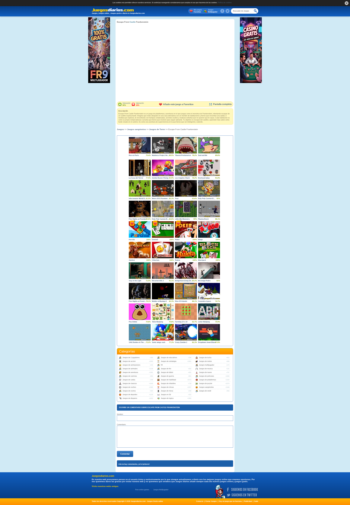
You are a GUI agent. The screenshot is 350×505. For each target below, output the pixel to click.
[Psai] (186, 188)
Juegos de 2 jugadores (131, 358)
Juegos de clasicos (129, 383)
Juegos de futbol (167, 372)
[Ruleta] (186, 250)
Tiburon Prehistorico (183, 155)
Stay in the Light (135, 281)
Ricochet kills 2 (158, 281)
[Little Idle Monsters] (186, 209)
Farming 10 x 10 (181, 322)
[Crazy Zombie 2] (186, 332)
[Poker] (186, 229)
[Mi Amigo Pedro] (209, 270)
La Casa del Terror (136, 178)
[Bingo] (209, 229)
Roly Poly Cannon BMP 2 (161, 219)
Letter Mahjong (204, 322)
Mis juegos (198, 11)
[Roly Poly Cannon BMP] (209, 188)
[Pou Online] (140, 311)
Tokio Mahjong (157, 322)
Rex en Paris (134, 155)
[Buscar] (255, 11)
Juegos (213, 11)
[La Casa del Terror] (140, 168)
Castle (132, 22)
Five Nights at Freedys (137, 219)
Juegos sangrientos (136, 129)
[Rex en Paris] (140, 145)
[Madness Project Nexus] (163, 145)
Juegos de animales (130, 369)
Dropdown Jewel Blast (206, 342)
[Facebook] (222, 11)
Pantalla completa (222, 104)
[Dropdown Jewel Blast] (209, 332)
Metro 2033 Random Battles (161, 198)
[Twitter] (227, 11)
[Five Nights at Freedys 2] (140, 291)
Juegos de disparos (129, 398)
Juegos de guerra (167, 376)
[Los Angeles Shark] (186, 168)
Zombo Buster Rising (160, 178)
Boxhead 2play (204, 178)
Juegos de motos (205, 361)
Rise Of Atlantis (181, 301)
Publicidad (248, 501)
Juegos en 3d (166, 395)
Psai (176, 198)
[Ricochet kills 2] (163, 270)
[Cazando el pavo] (209, 291)
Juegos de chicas (167, 387)
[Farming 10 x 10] (186, 311)
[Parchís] (140, 229)
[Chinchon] (163, 250)
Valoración (126, 104)
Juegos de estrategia (168, 361)
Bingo (200, 240)
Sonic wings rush (158, 342)
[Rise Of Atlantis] (186, 291)
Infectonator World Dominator (138, 198)
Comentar (125, 454)
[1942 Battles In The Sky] (140, 332)
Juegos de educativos (169, 358)
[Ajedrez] (140, 250)
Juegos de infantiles (168, 383)
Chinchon (155, 260)
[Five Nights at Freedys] (140, 209)
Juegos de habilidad (168, 380)
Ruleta (177, 260)
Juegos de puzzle (205, 383)
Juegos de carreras (129, 376)
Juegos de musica (206, 369)
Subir (256, 501)
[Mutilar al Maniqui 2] (163, 291)
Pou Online (133, 322)
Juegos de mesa (167, 391)
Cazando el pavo (204, 301)
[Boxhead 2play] (209, 168)
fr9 (162, 365)
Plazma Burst (203, 219)
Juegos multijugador (206, 365)
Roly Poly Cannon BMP (207, 198)
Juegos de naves (205, 372)
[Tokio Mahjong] (163, 311)
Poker (177, 240)
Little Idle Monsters (182, 219)
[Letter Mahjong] (209, 311)
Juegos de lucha (205, 358)
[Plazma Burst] (209, 209)
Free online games (142, 490)
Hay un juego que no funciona (230, 501)
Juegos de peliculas (206, 376)
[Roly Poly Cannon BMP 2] (163, 209)
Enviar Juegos (211, 501)
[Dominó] (163, 229)
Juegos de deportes (129, 395)
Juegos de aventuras (130, 372)
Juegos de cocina (129, 391)
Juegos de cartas (128, 380)
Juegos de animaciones (131, 365)
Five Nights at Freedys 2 (138, 301)
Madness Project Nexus (161, 155)
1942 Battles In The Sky (138, 342)
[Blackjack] (209, 250)
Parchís (132, 240)
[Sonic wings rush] (163, 332)
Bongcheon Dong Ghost (184, 281)
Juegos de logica (167, 398)
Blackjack (202, 260)
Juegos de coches (129, 387)
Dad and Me (202, 155)
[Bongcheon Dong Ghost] (186, 270)
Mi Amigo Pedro (204, 281)
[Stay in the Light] (140, 270)
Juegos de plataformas (207, 380)
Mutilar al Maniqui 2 (159, 301)
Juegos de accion (129, 361)
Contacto (199, 501)
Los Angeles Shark (182, 178)
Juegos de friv (166, 369)
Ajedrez (132, 260)
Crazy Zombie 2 (181, 342)
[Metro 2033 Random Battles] (163, 188)
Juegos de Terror (157, 129)
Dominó (155, 240)
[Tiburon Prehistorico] (186, 145)
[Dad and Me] (209, 145)
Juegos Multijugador (160, 490)
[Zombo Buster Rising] (163, 168)
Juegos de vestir (205, 391)
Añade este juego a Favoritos (178, 104)
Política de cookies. (225, 3)
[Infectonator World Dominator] (140, 188)
